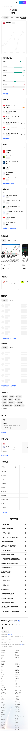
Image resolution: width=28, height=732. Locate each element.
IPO (2, 683)
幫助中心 (17, 683)
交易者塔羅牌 (18, 692)
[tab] (6, 18)
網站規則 (3, 710)
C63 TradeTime (18, 693)
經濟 (2, 678)
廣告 (16, 724)
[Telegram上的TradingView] (20, 625)
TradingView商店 (18, 690)
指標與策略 (3, 724)
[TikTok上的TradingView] (23, 625)
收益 (2, 680)
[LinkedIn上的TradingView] (16, 625)
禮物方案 (17, 657)
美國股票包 (17, 674)
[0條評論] (8, 268)
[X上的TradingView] (2, 625)
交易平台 (17, 720)
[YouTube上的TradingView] (9, 625)
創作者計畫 (3, 709)
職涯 (16, 684)
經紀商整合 (17, 726)
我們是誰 (17, 678)
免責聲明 (17, 699)
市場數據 (17, 655)
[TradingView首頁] (5, 2)
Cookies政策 (17, 703)
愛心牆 (2, 705)
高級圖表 (17, 718)
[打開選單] (2, 2)
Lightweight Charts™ (19, 716)
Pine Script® (4, 693)
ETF (2, 658)
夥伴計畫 (17, 727)
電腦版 (2, 699)
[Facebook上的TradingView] (6, 625)
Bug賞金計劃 (17, 707)
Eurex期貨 (17, 672)
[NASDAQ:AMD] (23, 253)
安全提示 (17, 706)
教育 (2, 718)
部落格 (16, 681)
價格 (16, 654)
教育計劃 (17, 729)
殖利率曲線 (3, 689)
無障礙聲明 (17, 704)
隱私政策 (17, 701)
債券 (2, 660)
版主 (2, 712)
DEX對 (2, 664)
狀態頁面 (17, 709)
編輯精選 (3, 719)
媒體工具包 (17, 686)
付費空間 (3, 728)
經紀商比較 (17, 664)
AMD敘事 (25, 256)
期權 (2, 690)
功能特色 (17, 652)
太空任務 (17, 680)
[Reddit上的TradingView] (2, 628)
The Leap (17, 666)
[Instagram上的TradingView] (13, 625)
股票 (2, 657)
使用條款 (17, 698)
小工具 (16, 713)
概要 (16, 661)
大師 (2, 725)
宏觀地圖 (3, 692)
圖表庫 (16, 715)
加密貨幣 (3, 661)
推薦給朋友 (3, 707)
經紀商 (16, 663)
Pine (2, 666)
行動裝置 (3, 698)
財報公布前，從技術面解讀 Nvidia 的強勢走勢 (9, 256)
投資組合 (3, 687)
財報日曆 (5, 99)
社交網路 (3, 704)
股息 (2, 681)
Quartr (21, 644)
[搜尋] (16, 2)
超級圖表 (3, 652)
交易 (2, 716)
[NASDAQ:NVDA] (3, 253)
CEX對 (2, 663)
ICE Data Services (11, 634)
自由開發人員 (4, 727)
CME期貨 (17, 670)
